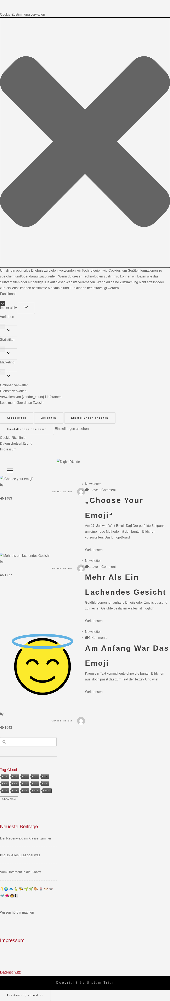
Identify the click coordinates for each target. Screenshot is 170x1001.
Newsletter (93, 484)
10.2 (47, 790)
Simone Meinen (62, 491)
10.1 (36, 790)
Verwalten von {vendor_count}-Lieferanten (31, 397)
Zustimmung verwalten (25, 995)
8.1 (25, 783)
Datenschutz (10, 972)
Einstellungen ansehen (89, 418)
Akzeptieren (17, 418)
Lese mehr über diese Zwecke (22, 402)
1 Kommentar (98, 637)
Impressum (8, 449)
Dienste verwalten (13, 391)
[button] (85, 142)
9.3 (25, 790)
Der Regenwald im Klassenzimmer (25, 838)
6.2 (45, 776)
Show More (9, 799)
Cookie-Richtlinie (13, 437)
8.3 (45, 783)
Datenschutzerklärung (16, 443)
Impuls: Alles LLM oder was (20, 855)
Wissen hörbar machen (17, 912)
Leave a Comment (102, 490)
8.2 (35, 783)
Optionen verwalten (14, 385)
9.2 (15, 790)
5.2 (15, 776)
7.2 (15, 783)
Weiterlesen (94, 550)
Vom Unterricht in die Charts (20, 872)
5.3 (25, 776)
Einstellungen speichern (27, 429)
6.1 (35, 776)
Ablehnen (48, 418)
